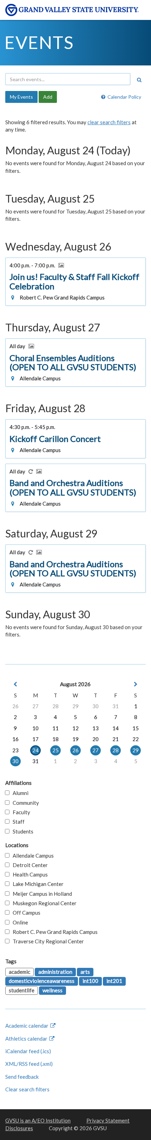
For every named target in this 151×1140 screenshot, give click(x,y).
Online (18, 922)
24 (35, 750)
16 (15, 739)
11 (55, 728)
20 (95, 739)
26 (15, 706)
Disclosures (19, 1128)
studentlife (21, 990)
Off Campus (24, 912)
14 (115, 728)
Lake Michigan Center (36, 884)
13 (95, 728)
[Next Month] (135, 684)
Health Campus (28, 874)
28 (55, 706)
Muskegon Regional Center (43, 903)
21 (115, 739)
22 (135, 739)
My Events (21, 97)
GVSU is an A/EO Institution (38, 1120)
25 (55, 750)
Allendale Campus (31, 855)
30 (95, 706)
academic (19, 972)
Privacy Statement (108, 1120)
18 (55, 739)
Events (39, 42)
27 (35, 706)
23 (15, 750)
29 (75, 706)
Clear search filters (27, 1089)
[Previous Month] (15, 684)
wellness (52, 990)
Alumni (18, 793)
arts (85, 972)
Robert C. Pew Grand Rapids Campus (53, 932)
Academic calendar (27, 1025)
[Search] (139, 80)
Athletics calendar (26, 1038)
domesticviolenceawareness (41, 981)
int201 (114, 981)
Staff (17, 821)
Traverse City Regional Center (46, 941)
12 (75, 728)
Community (24, 803)
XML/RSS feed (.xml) (29, 1064)
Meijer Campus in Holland (40, 894)
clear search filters (109, 122)
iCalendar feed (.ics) (28, 1051)
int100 (90, 981)
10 (35, 728)
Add (47, 97)
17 (35, 739)
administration (55, 972)
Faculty (19, 812)
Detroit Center (28, 865)
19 (75, 739)
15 (135, 728)
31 (115, 706)
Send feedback (22, 1077)
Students (21, 831)
